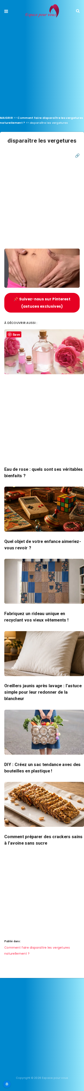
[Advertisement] (42, 65)
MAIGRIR (6, 118)
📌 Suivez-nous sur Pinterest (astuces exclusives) (42, 303)
